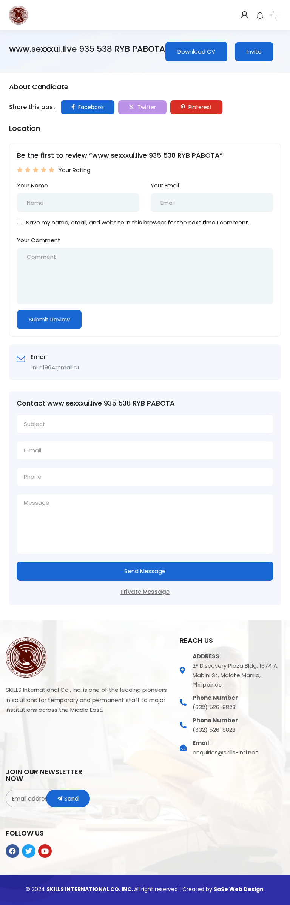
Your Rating (75, 170)
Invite (254, 51)
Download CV (196, 51)
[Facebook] (12, 851)
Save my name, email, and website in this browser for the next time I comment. (137, 222)
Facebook (90, 107)
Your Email (165, 185)
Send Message (145, 571)
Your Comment (38, 240)
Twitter (146, 107)
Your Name (32, 185)
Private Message (145, 592)
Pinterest (199, 107)
